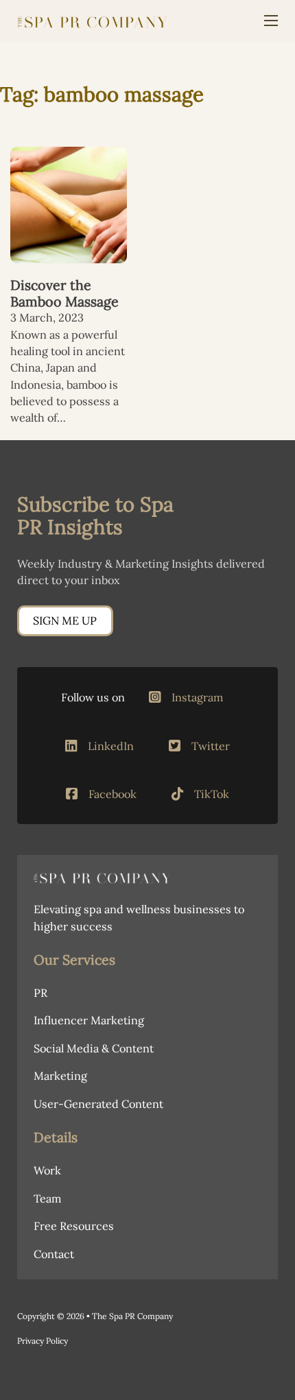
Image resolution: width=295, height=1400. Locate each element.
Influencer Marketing (89, 1020)
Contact (54, 1254)
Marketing (60, 1076)
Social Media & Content (94, 1048)
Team (47, 1198)
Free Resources (74, 1226)
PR (40, 993)
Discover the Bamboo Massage (64, 293)
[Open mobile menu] (271, 20)
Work (47, 1170)
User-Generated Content (98, 1104)
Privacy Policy (42, 1341)
